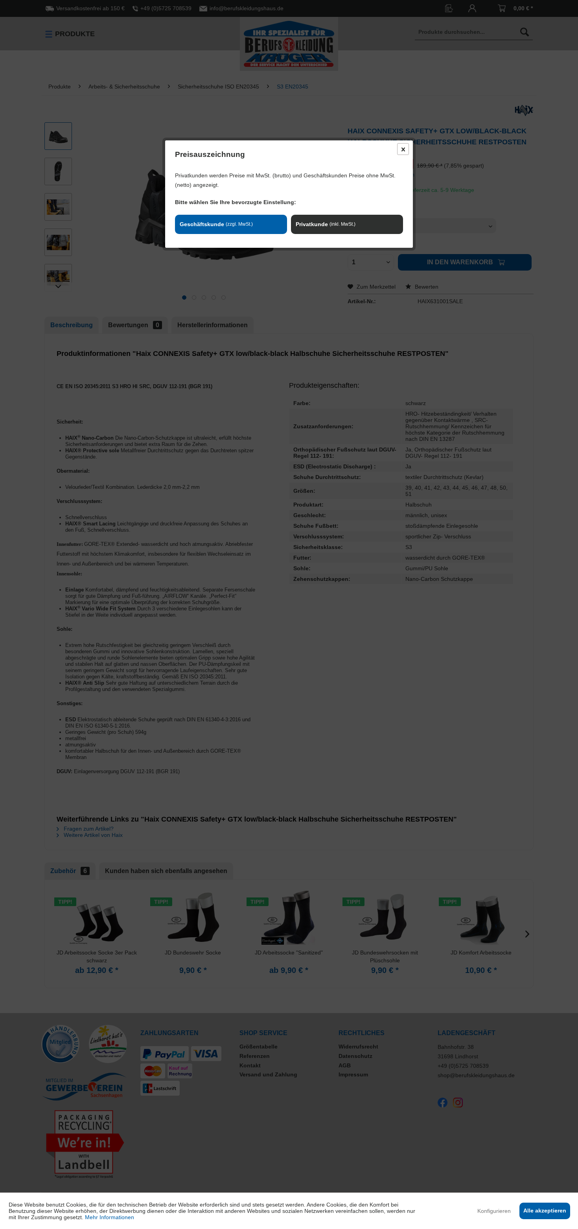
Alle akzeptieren (544, 1210)
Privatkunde (325, 224)
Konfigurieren (494, 1211)
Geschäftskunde (216, 224)
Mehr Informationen (109, 1217)
